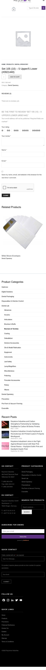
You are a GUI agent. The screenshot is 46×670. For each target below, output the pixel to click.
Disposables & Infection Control (13, 301)
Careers (4, 631)
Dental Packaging (8, 296)
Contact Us (5, 628)
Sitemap (4, 638)
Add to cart (14, 77)
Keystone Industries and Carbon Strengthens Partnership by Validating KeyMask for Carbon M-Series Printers (25, 424)
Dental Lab (5, 306)
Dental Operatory (21, 64)
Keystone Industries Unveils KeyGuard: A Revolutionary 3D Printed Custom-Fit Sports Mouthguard (27, 434)
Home (3, 64)
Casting (7, 333)
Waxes (6, 389)
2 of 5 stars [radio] (9, 130)
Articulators (8, 319)
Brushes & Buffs (10, 324)
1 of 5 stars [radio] (3, 130)
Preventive (5, 399)
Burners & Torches (11, 329)
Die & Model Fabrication (12, 347)
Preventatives (26, 485)
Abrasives (7, 310)
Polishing (7, 375)
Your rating (5, 127)
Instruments (8, 357)
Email (4, 161)
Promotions (5, 622)
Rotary (6, 385)
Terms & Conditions (8, 641)
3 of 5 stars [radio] (17, 130)
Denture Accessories (11, 343)
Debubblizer (8, 338)
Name (4, 150)
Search (27, 512)
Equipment (8, 352)
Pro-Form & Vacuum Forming (12, 403)
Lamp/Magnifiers (10, 366)
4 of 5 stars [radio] (26, 130)
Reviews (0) (6, 93)
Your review (6, 136)
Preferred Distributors (8, 625)
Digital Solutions (7, 291)
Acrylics (7, 315)
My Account (5, 635)
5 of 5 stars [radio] (37, 130)
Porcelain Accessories (12, 380)
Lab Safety (8, 361)
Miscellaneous (9, 371)
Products (10, 64)
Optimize (5, 287)
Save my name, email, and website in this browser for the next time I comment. (22, 176)
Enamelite (5, 408)
